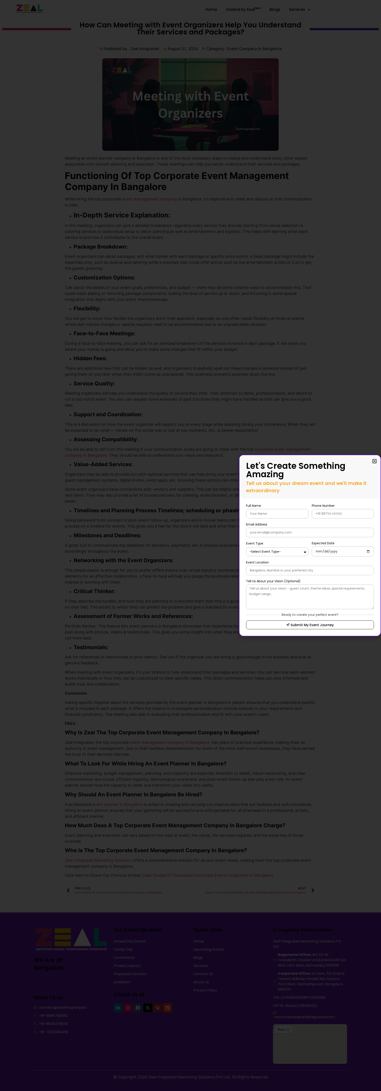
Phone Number (323, 505)
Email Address (256, 524)
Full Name (253, 505)
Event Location (257, 562)
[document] (190, 545)
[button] (374, 461)
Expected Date (323, 543)
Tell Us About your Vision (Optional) (273, 581)
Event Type (254, 543)
